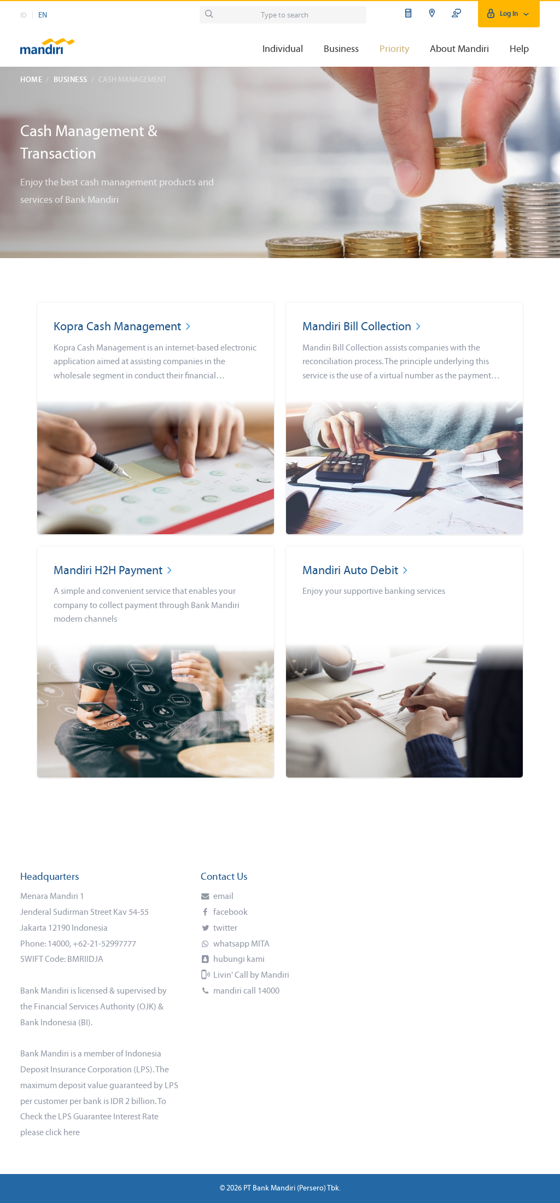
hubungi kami (238, 959)
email (223, 896)
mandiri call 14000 (245, 991)
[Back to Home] (47, 41)
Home (31, 80)
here (71, 1133)
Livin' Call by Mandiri (250, 975)
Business (71, 80)
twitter (224, 928)
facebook (230, 912)
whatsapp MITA (241, 944)
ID (23, 15)
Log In (509, 13)
